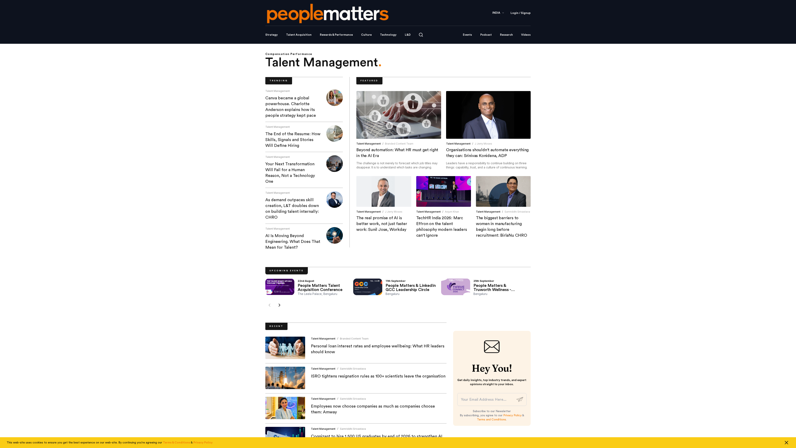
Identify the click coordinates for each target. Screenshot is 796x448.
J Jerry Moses (483, 143)
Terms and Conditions (491, 419)
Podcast (486, 34)
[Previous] (269, 305)
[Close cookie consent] (786, 443)
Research (506, 34)
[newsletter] (520, 399)
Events (467, 34)
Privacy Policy (512, 415)
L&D (408, 34)
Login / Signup (521, 13)
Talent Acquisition (299, 34)
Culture (366, 34)
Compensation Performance (288, 54)
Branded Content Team (399, 143)
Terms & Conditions (176, 442)
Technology (388, 34)
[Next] (279, 305)
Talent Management (277, 91)
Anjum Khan (452, 211)
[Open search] (421, 35)
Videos (526, 34)
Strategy (271, 34)
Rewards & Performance (336, 34)
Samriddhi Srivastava (517, 211)
